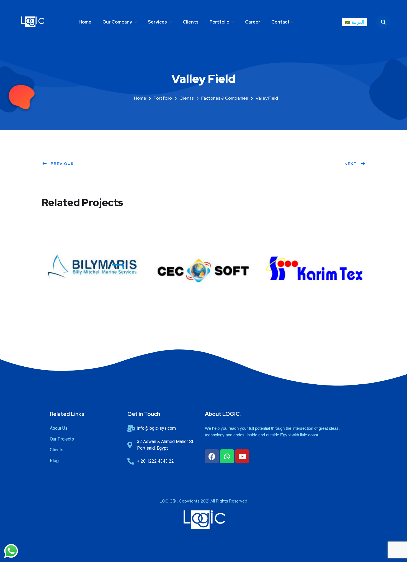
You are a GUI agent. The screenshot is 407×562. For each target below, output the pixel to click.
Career (252, 22)
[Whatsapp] (227, 456)
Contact (280, 22)
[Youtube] (242, 456)
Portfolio (219, 22)
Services (157, 22)
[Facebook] (212, 456)
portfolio (163, 98)
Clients (191, 22)
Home (85, 22)
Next (350, 163)
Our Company (117, 22)
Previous (62, 163)
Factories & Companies (224, 98)
